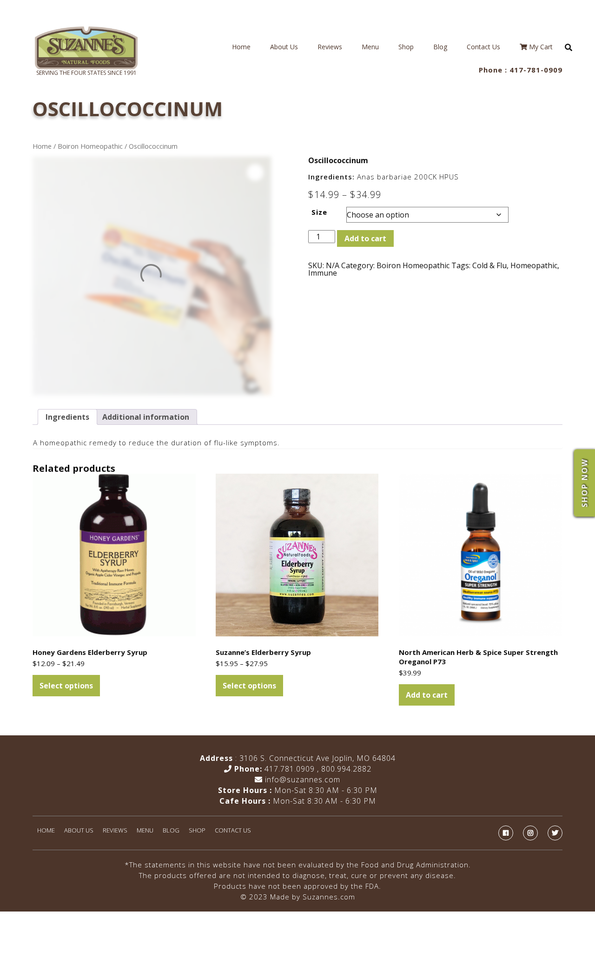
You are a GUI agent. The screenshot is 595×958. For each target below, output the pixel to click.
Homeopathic (533, 265)
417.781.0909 (289, 769)
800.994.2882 (346, 769)
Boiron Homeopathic (90, 146)
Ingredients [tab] (67, 417)
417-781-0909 (535, 69)
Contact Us (483, 46)
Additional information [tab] (145, 417)
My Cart (540, 46)
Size (319, 212)
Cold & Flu (489, 265)
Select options (66, 686)
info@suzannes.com (301, 779)
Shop (406, 46)
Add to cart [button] (427, 695)
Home (241, 46)
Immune (322, 273)
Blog (440, 46)
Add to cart (365, 238)
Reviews (329, 46)
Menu (370, 46)
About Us (284, 46)
